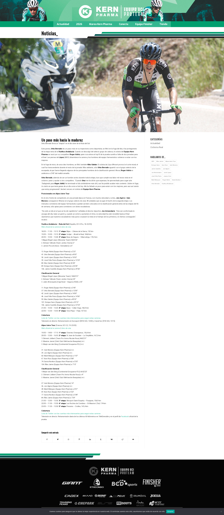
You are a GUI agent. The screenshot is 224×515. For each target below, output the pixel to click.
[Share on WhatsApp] (68, 439)
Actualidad (155, 143)
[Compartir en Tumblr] (101, 439)
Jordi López (167, 172)
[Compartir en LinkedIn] (90, 439)
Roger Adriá (166, 180)
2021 (152, 161)
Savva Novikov (176, 180)
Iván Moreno (174, 165)
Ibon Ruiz (165, 165)
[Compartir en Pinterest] (79, 439)
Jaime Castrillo (156, 169)
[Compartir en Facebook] (47, 439)
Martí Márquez (155, 180)
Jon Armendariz (156, 172)
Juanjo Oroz (167, 176)
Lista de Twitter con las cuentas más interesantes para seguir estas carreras (71, 318)
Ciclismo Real (156, 147)
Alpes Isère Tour (171, 161)
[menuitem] (63, 24)
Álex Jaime (159, 161)
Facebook (125, 416)
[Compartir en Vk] (111, 439)
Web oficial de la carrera (50, 227)
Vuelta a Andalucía (167, 183)
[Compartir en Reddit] (122, 439)
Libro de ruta (66, 227)
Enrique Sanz (155, 165)
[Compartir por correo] (133, 439)
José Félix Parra (156, 176)
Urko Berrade (155, 183)
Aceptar (170, 511)
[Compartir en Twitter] (57, 439)
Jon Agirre (166, 169)
